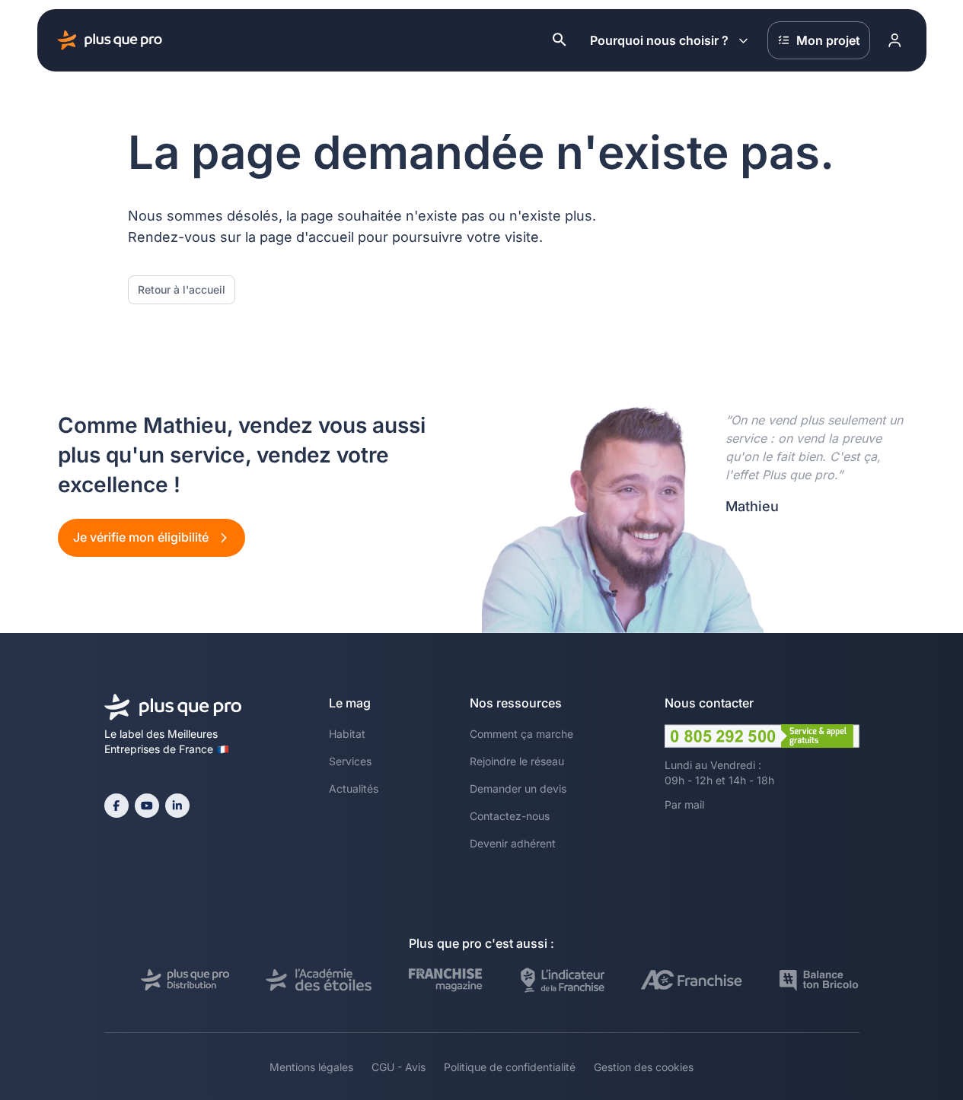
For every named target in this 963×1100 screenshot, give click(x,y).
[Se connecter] (895, 40)
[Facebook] (116, 805)
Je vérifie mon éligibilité (142, 537)
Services (350, 761)
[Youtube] (147, 805)
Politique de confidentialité (510, 1066)
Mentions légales (311, 1066)
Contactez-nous (510, 815)
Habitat (347, 733)
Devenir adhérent (513, 843)
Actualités (353, 788)
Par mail (684, 804)
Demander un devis (518, 788)
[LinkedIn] (177, 805)
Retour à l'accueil (181, 289)
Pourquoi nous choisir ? (659, 40)
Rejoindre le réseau (517, 761)
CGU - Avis (398, 1066)
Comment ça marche (521, 733)
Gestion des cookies (644, 1066)
